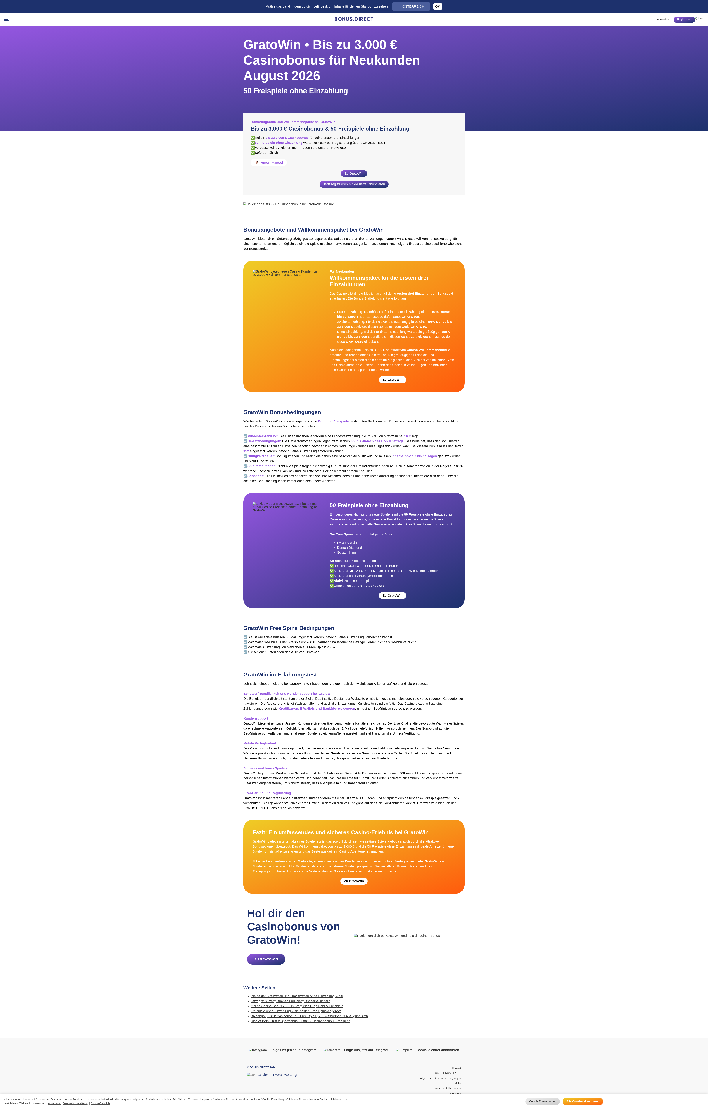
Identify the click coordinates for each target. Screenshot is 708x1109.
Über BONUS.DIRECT (448, 1073)
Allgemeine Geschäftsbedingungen (440, 1078)
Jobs (458, 1083)
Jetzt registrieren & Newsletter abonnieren (354, 184)
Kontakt (456, 1068)
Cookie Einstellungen (542, 1101)
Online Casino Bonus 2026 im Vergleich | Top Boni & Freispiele (297, 1006)
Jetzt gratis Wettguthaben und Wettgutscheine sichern (290, 1001)
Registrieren (684, 19)
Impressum (454, 1092)
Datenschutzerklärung (75, 1103)
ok (437, 6)
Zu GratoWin (354, 173)
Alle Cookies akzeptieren (582, 1101)
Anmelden (663, 19)
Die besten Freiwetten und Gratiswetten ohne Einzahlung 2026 (297, 996)
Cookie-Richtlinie (100, 1103)
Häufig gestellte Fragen (447, 1088)
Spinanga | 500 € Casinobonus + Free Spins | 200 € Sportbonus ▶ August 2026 (309, 1016)
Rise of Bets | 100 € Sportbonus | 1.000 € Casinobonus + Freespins (300, 1021)
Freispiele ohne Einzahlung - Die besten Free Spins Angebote (296, 1011)
